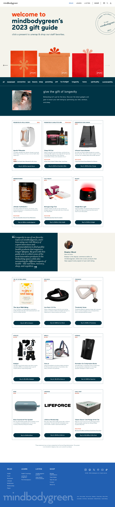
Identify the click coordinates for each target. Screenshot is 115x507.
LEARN (79, 3)
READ (71, 3)
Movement (10, 478)
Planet (9, 488)
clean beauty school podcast (40, 478)
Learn (24, 469)
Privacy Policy (99, 496)
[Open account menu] (111, 3)
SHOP (96, 3)
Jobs (78, 496)
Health (9, 473)
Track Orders (53, 477)
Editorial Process (97, 498)
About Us (52, 484)
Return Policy (105, 496)
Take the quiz (53, 479)
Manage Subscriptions (53, 474)
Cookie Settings (105, 498)
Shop (52, 469)
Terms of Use (88, 496)
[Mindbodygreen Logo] (10, 3)
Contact (52, 482)
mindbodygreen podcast (40, 474)
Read (9, 469)
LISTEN (87, 3)
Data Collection (90, 498)
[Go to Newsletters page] (104, 3)
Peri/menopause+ (26, 479)
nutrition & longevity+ (24, 476)
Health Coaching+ (26, 473)
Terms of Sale (82, 496)
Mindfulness (10, 483)
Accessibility (79, 498)
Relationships (10, 485)
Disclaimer (94, 496)
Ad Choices (84, 498)
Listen (39, 469)
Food (8, 476)
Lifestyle (9, 481)
